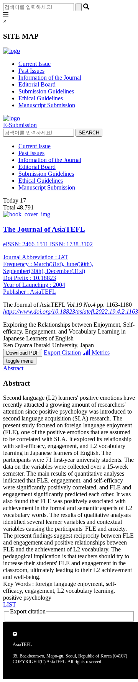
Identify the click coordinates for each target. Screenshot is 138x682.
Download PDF (22, 353)
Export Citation (62, 352)
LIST (9, 604)
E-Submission (20, 125)
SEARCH (89, 133)
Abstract (13, 368)
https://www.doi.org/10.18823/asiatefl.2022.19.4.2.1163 (70, 311)
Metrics (100, 352)
